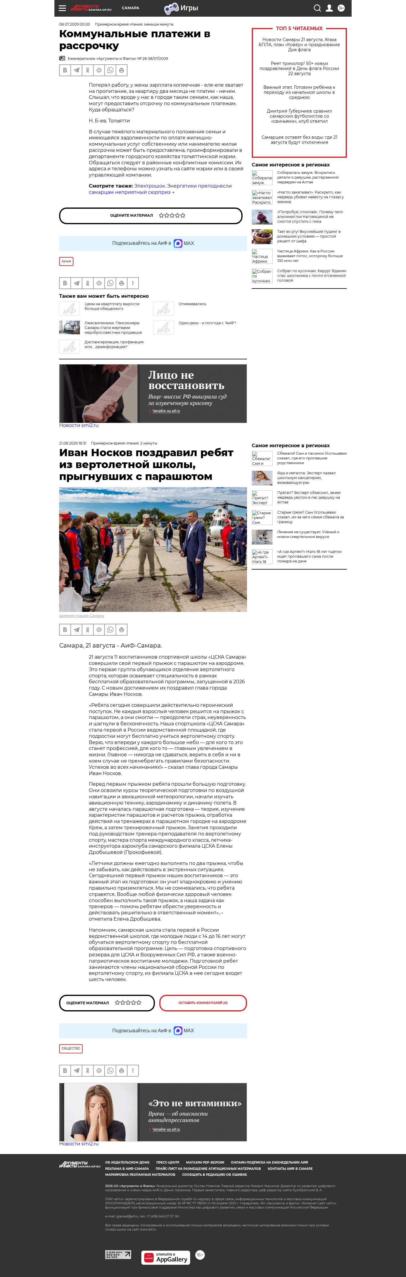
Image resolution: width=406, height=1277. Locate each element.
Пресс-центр (167, 1162)
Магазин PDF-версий (205, 1162)
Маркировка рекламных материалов (140, 1175)
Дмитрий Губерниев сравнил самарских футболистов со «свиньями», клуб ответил (299, 116)
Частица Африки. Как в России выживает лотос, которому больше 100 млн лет (310, 256)
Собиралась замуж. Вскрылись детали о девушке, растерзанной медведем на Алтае (308, 177)
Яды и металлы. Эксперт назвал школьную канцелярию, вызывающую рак (306, 478)
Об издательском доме (127, 1162)
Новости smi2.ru (79, 425)
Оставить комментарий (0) (203, 1003)
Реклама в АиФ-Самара (127, 1169)
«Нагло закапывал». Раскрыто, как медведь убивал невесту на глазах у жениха (310, 197)
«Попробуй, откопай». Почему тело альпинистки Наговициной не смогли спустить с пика (310, 217)
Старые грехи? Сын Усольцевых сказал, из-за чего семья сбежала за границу (310, 517)
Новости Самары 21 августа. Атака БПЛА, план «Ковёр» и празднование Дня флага (299, 44)
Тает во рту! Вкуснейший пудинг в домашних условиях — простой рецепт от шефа (309, 236)
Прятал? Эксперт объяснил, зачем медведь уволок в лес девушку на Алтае (309, 497)
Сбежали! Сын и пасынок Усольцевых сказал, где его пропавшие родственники (312, 458)
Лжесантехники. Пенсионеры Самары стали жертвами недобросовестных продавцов (113, 328)
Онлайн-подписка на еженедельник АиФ (269, 1162)
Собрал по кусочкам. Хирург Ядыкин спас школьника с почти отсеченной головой (311, 276)
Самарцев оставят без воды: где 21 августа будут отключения (299, 140)
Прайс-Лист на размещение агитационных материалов (208, 1169)
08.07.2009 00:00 (74, 24)
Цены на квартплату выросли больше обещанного (112, 306)
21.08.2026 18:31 (72, 443)
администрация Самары (81, 615)
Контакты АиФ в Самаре (290, 1169)
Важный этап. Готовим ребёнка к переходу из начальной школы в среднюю (299, 92)
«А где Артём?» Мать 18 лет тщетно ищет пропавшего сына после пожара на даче (309, 556)
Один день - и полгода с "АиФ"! (207, 323)
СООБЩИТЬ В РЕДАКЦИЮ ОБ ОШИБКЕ (214, 1175)
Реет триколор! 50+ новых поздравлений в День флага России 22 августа (299, 68)
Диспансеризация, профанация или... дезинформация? (114, 344)
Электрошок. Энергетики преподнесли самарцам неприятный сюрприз (160, 189)
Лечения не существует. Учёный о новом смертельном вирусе (308, 534)
